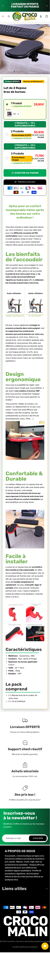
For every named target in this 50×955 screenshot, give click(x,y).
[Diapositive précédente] (3, 6)
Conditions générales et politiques (25, 947)
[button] (25, 109)
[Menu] (3, 16)
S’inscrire (38, 838)
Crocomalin (10, 941)
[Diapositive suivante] (47, 6)
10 (35, 71)
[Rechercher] (9, 16)
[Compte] (41, 16)
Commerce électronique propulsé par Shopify (33, 941)
